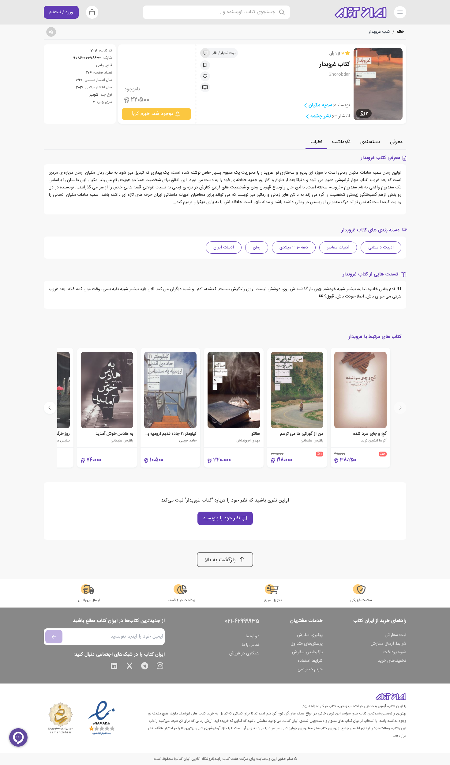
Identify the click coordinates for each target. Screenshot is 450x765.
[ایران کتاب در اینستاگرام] (160, 667)
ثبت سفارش (395, 635)
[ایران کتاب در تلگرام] (144, 667)
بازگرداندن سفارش (307, 652)
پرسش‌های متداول (307, 643)
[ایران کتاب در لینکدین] (114, 667)
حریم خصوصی (310, 669)
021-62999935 (242, 621)
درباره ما (252, 636)
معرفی (396, 142)
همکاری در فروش (244, 653)
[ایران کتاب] (361, 12)
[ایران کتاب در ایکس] (129, 667)
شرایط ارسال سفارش (388, 643)
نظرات (316, 142)
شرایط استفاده (310, 661)
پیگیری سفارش (310, 635)
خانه (400, 32)
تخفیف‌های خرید (392, 661)
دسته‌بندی (370, 142)
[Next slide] (50, 408)
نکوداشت (341, 142)
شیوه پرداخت (394, 652)
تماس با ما (250, 645)
